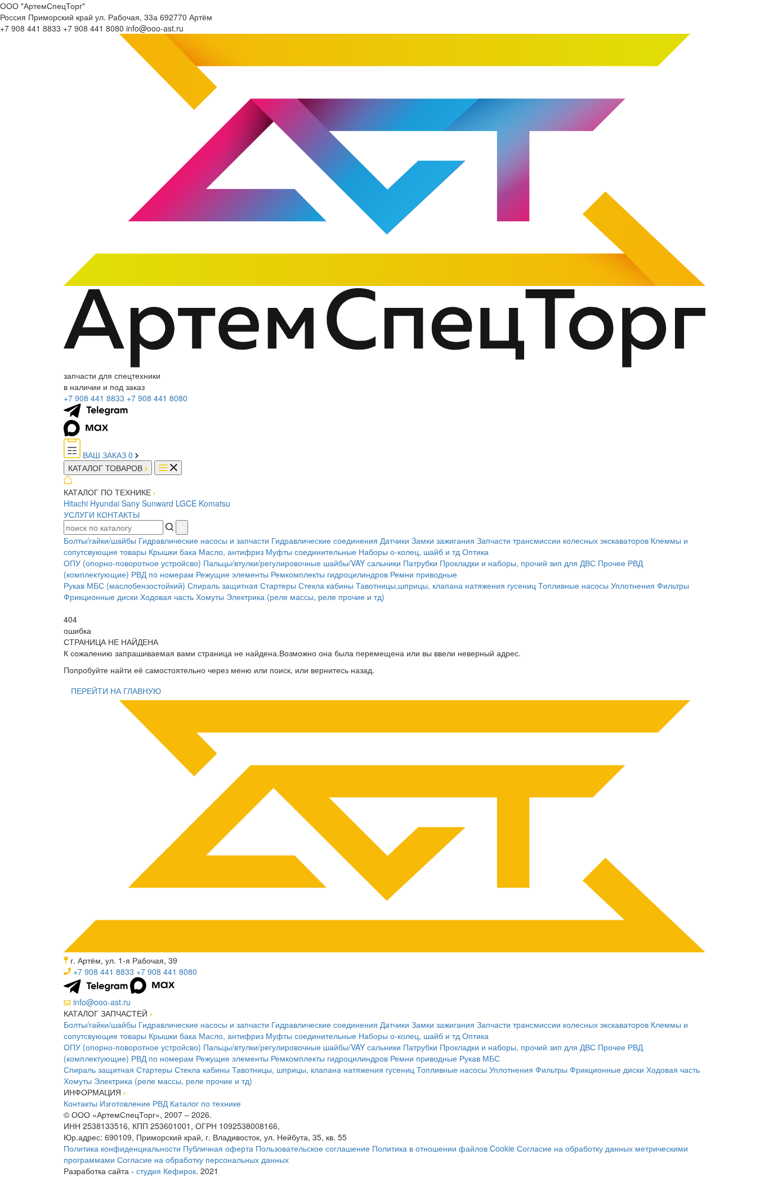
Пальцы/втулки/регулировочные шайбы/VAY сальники (302, 562)
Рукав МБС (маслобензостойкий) (124, 585)
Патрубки (420, 562)
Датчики (394, 540)
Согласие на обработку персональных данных (203, 1159)
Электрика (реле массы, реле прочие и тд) (305, 596)
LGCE (186, 503)
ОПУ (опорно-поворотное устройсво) (132, 562)
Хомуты (210, 596)
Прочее (611, 562)
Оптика (475, 551)
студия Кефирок (166, 1170)
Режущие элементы (232, 574)
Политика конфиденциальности (122, 1148)
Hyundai (104, 503)
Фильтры (673, 585)
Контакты (80, 1103)
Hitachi (76, 503)
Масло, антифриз (231, 551)
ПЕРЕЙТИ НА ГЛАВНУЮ (116, 690)
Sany (131, 503)
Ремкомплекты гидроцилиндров (329, 574)
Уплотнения (633, 585)
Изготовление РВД (134, 1103)
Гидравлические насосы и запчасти (203, 540)
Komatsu (214, 503)
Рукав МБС (479, 1058)
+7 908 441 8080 (157, 398)
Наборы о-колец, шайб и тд (409, 551)
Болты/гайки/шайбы (100, 540)
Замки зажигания (443, 540)
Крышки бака (172, 551)
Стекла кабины (326, 585)
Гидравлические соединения (324, 540)
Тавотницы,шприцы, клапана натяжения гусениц (446, 585)
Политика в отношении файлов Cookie (443, 1148)
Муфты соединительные (311, 551)
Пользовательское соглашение (313, 1148)
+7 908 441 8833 (94, 398)
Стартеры (278, 585)
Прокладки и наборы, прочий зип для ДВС (518, 562)
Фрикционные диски (101, 596)
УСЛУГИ (79, 514)
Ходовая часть (167, 596)
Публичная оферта (218, 1148)
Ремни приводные (423, 574)
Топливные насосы (573, 585)
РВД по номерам (162, 574)
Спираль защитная (222, 585)
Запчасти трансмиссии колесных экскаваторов (563, 540)
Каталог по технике (205, 1103)
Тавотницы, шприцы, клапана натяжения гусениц (323, 1069)
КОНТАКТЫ (118, 514)
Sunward (157, 503)
